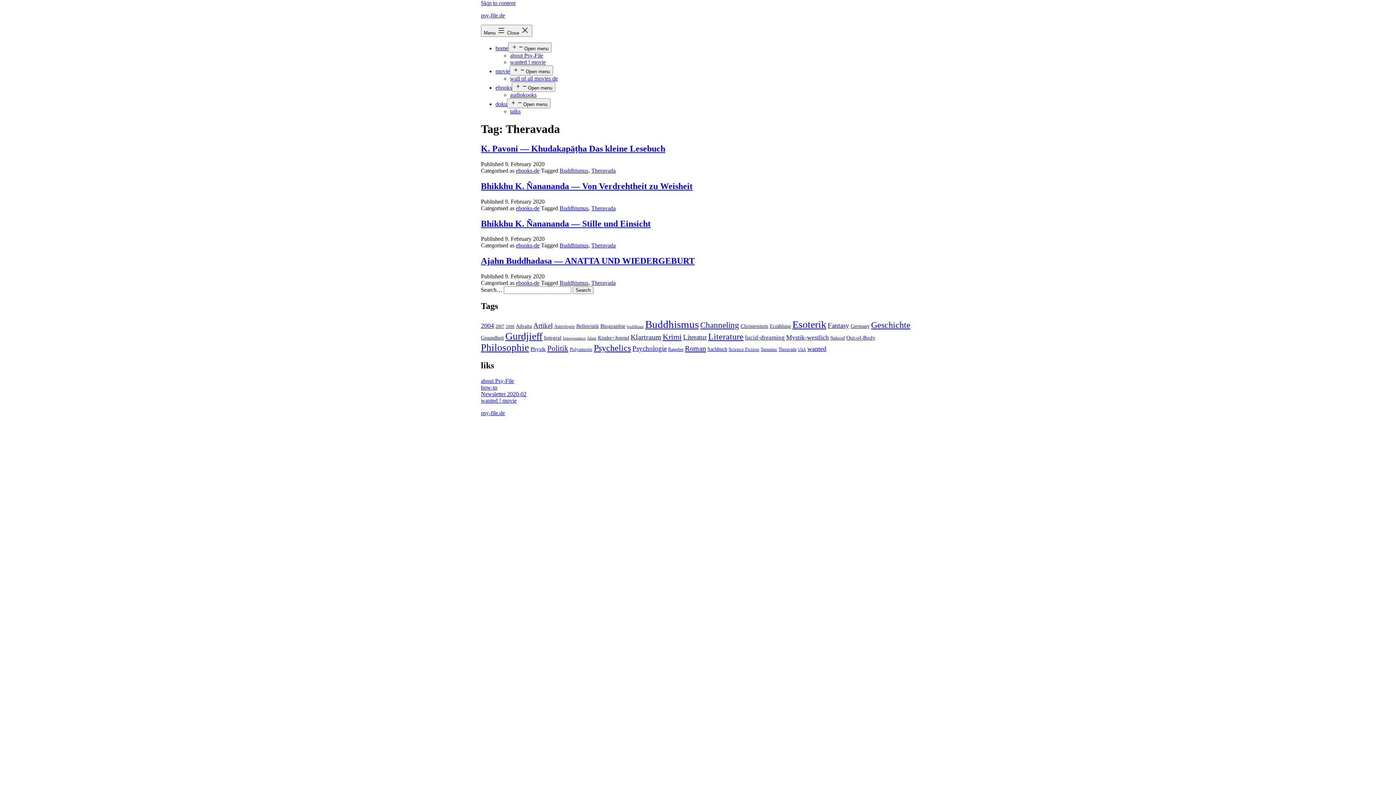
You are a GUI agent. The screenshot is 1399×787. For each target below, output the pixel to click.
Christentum (754, 326)
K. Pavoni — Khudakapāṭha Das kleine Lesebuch (573, 148)
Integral (552, 338)
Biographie (613, 326)
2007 (499, 326)
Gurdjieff (523, 336)
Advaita (524, 326)
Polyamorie (581, 349)
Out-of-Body (860, 338)
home (501, 48)
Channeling (719, 325)
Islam (591, 338)
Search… (491, 290)
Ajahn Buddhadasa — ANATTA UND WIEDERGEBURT (588, 261)
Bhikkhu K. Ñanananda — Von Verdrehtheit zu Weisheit (587, 186)
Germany (860, 326)
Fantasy (838, 325)
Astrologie (564, 326)
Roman (695, 348)
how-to (489, 387)
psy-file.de (493, 15)
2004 (487, 325)
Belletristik (587, 326)
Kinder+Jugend (613, 338)
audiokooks (523, 95)
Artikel (543, 325)
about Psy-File (526, 55)
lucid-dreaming (765, 337)
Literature (726, 336)
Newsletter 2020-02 (503, 394)
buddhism (635, 327)
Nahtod (837, 338)
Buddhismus (574, 171)
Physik (538, 349)
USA (802, 350)
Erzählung (780, 326)
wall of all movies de (534, 78)
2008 (510, 327)
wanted (816, 348)
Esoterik (809, 324)
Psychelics (612, 348)
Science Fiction (744, 349)
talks (515, 111)
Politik (557, 348)
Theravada (603, 171)
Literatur (695, 337)
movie (502, 71)
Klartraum (646, 337)
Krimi (672, 337)
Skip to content (498, 3)
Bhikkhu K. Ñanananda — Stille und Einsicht (566, 223)
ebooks (503, 88)
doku (501, 104)
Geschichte (890, 325)
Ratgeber (675, 349)
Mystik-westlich (807, 337)
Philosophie (505, 347)
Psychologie (649, 348)
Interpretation (574, 338)
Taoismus (769, 349)
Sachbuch (717, 349)
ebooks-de (528, 171)
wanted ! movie (528, 62)
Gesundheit (492, 338)
